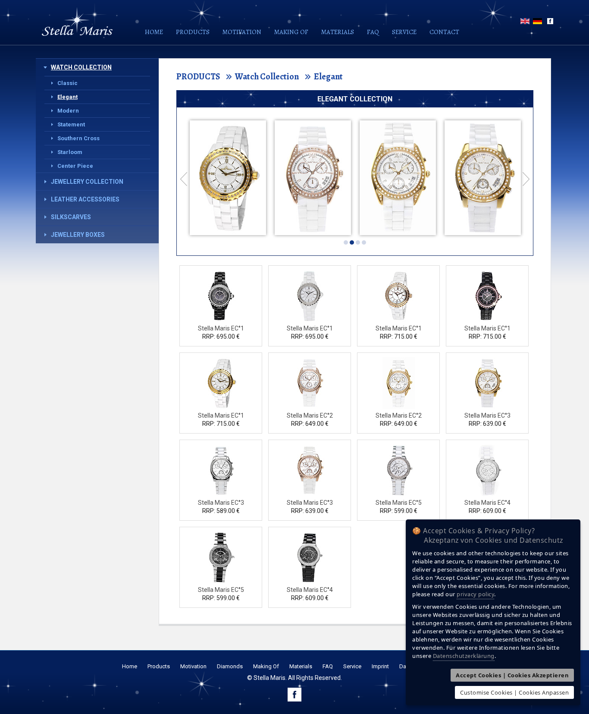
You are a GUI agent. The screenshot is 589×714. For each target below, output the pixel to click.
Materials (300, 666)
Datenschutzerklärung (464, 656)
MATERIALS (337, 32)
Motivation (241, 32)
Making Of (266, 666)
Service (404, 32)
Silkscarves (71, 217)
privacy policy (475, 594)
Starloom (69, 152)
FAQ (373, 32)
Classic (67, 83)
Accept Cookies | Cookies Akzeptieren (512, 675)
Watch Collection (81, 67)
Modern (68, 110)
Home (154, 32)
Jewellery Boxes (78, 234)
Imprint (380, 666)
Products (193, 32)
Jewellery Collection (87, 181)
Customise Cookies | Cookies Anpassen (514, 692)
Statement (71, 124)
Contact (444, 32)
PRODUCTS (198, 77)
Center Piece (75, 166)
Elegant (67, 97)
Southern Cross (78, 138)
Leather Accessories (85, 199)
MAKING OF (291, 32)
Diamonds (230, 666)
